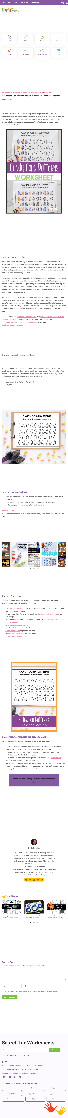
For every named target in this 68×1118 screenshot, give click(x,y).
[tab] (30, 568)
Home (3, 2)
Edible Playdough (9, 322)
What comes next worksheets (16, 625)
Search (54, 1050)
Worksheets (48, 92)
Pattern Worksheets (16, 633)
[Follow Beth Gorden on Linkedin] (38, 880)
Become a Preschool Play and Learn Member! (19, 1073)
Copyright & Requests (10, 1069)
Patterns (31, 92)
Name (6, 986)
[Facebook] (9, 1077)
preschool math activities (26, 316)
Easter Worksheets (12, 630)
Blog (9, 2)
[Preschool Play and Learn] (11, 10)
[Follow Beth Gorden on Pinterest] (42, 880)
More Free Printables (30, 1069)
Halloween (6, 92)
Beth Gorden (8, 99)
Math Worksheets (21, 92)
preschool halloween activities (52, 316)
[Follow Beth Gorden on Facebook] (26, 880)
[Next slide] (64, 554)
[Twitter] (20, 1077)
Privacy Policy (38, 1065)
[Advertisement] (45, 18)
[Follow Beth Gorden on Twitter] (30, 880)
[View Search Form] (58, 2)
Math (12, 92)
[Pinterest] (15, 1077)
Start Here (24, 2)
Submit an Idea (8, 1065)
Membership (35, 2)
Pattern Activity (19, 628)
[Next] (62, 910)
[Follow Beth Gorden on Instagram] (34, 880)
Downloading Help (23, 1065)
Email (28, 986)
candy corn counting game (12, 325)
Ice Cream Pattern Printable (16, 608)
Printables (39, 92)
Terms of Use (56, 757)
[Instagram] (4, 1077)
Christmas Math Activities (48, 614)
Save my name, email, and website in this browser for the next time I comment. (31, 992)
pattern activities (12, 319)
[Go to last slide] (3, 554)
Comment (7, 972)
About (16, 2)
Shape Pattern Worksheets (15, 636)
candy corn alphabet (28, 322)
